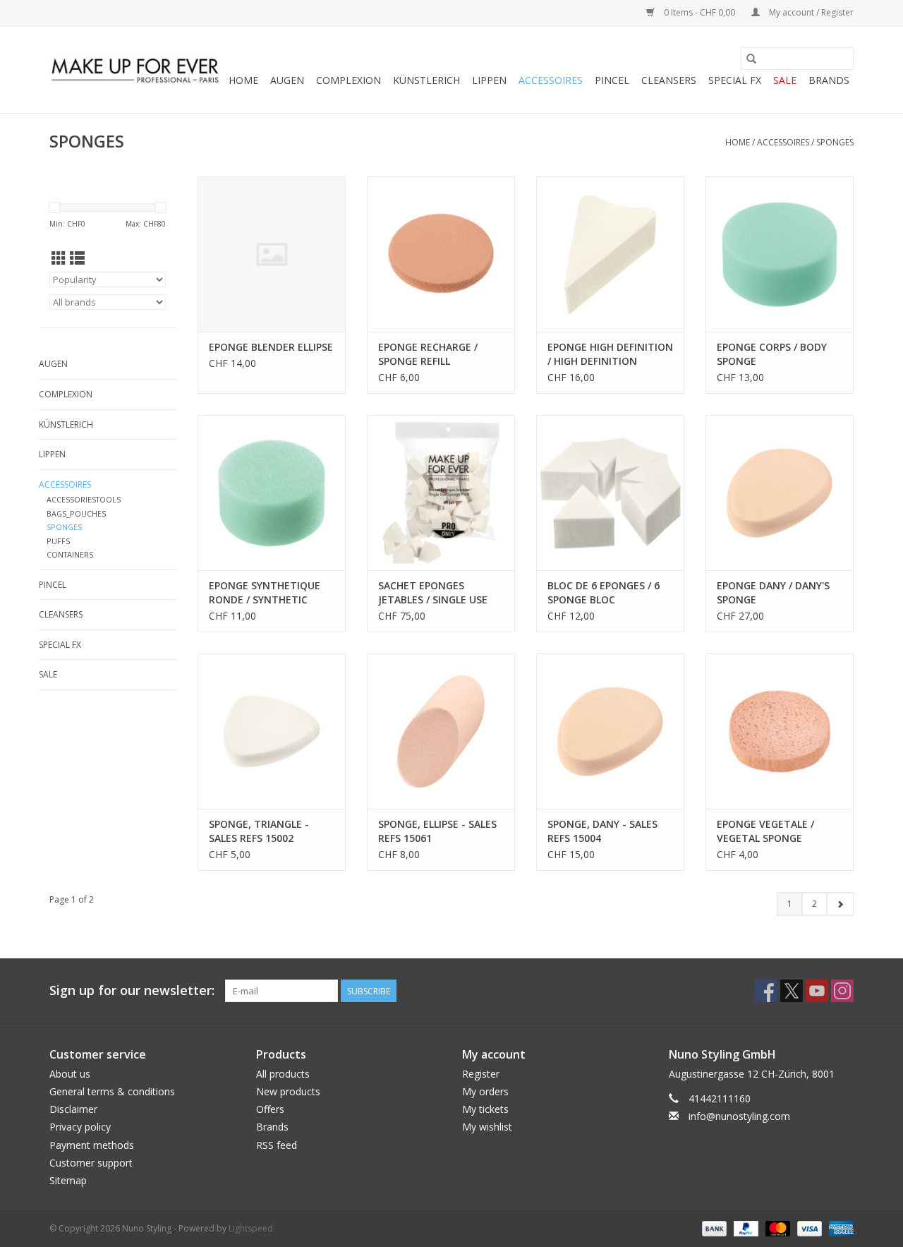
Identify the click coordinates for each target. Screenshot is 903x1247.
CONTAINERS (70, 554)
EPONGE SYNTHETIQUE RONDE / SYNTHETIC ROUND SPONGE (264, 593)
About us (69, 1073)
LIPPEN (489, 80)
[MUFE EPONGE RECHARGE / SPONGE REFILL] (441, 254)
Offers (270, 1109)
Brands (828, 80)
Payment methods (91, 1145)
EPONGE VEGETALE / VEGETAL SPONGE (765, 831)
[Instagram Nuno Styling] (842, 991)
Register (480, 1073)
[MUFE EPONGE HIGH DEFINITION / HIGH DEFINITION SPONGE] (610, 254)
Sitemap (68, 1180)
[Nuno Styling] (135, 70)
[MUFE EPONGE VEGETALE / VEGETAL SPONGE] (779, 731)
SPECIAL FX (734, 80)
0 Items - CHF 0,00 (699, 12)
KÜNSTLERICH (426, 80)
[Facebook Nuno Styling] (766, 991)
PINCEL (612, 80)
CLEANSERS (668, 80)
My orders (485, 1091)
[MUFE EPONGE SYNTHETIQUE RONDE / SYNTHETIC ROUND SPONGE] (272, 492)
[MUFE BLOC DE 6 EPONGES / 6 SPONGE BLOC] (610, 492)
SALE (784, 80)
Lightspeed (251, 1228)
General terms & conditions (112, 1091)
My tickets (485, 1109)
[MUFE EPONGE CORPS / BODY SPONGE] (779, 254)
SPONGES (835, 142)
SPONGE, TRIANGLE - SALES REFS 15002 (259, 831)
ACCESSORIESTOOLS (84, 499)
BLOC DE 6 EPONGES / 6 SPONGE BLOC (603, 592)
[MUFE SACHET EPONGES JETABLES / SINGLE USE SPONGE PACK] (441, 492)
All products (283, 1073)
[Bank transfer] (713, 1228)
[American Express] (839, 1228)
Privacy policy (80, 1126)
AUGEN (287, 80)
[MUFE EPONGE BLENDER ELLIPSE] (272, 254)
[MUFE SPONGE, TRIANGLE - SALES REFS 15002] (272, 731)
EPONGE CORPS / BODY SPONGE (772, 354)
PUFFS (58, 541)
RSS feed (276, 1145)
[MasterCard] (776, 1228)
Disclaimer (73, 1109)
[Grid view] (58, 258)
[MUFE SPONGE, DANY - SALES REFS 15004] (610, 731)
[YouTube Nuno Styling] (817, 991)
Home (243, 80)
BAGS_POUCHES (76, 513)
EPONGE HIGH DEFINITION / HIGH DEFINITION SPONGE (610, 354)
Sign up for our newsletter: (131, 990)
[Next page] (840, 904)
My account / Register (810, 12)
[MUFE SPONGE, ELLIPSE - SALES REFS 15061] (441, 731)
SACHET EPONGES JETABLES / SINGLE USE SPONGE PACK (432, 593)
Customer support (91, 1162)
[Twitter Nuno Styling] (791, 991)
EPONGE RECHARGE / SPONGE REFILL (428, 354)
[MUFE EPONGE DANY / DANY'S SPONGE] (779, 492)
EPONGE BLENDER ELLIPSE (271, 347)
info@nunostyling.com (739, 1116)
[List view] (77, 258)
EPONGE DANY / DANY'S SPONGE (773, 592)
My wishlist (487, 1126)
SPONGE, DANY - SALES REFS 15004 (602, 831)
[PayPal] (744, 1228)
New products (288, 1091)
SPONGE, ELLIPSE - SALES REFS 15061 (437, 831)
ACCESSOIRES (551, 80)
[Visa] (808, 1228)
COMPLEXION (348, 80)
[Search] (751, 58)
